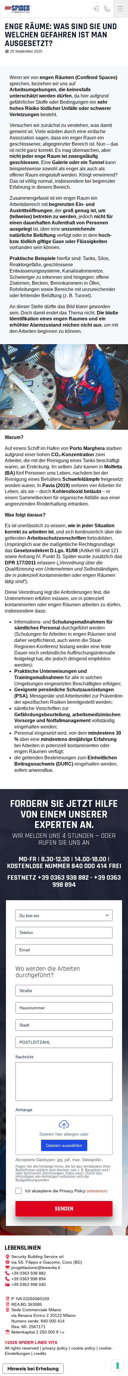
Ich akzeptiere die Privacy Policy (56, 1190)
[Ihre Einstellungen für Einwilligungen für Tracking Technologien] (117, 1365)
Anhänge (23, 1109)
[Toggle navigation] (120, 9)
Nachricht (24, 1056)
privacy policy (55, 1348)
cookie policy (83, 1348)
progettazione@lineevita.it (35, 1267)
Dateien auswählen (64, 1145)
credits (40, 1353)
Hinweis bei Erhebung (33, 1369)
